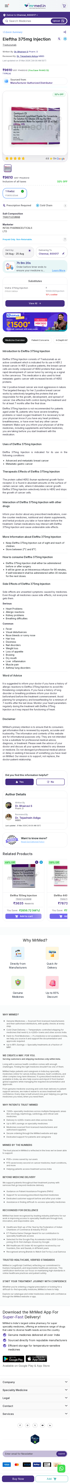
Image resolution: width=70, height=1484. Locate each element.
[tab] (8, 168)
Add (49, 1478)
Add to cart (26, 916)
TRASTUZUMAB (11, 217)
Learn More (58, 270)
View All (33, 303)
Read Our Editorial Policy (32, 841)
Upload (56, 20)
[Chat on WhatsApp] (61, 1469)
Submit (61, 1454)
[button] (6, 6)
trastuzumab (9, 44)
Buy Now (18, 1478)
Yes (21, 781)
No (52, 781)
